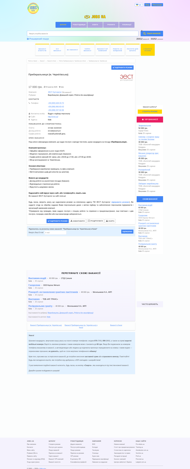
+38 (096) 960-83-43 (56, 107)
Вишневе (142, 150)
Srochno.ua (139, 453)
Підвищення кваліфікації (100, 459)
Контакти (30, 447)
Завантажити (79, 221)
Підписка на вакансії (55, 453)
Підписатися (127, 232)
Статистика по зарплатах (122, 450)
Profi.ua (138, 456)
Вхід (147, 5)
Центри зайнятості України (123, 462)
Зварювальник (144, 125)
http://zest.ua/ (53, 117)
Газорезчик (34, 285)
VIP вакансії (151, 119)
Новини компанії (119, 444)
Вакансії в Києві (116, 325)
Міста (35, 453)
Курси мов (95, 456)
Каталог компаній (120, 459)
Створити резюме (54, 444)
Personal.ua (139, 459)
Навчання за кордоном (99, 462)
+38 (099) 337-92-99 (56, 110)
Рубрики (29, 453)
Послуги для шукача (55, 447)
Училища (95, 453)
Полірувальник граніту (40, 306)
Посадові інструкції (120, 456)
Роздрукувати (97, 221)
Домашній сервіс (66, 313)
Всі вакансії (67, 92)
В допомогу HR (75, 459)
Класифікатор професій (78, 462)
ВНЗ (93, 444)
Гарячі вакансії (53, 456)
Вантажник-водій (37, 278)
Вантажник (34, 299)
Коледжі (95, 447)
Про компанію (31, 444)
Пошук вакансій (54, 450)
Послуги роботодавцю (77, 447)
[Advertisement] (81, 253)
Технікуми (95, 450)
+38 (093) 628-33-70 (56, 103)
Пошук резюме (75, 450)
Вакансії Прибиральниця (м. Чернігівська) (46, 325)
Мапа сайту (31, 450)
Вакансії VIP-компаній (56, 459)
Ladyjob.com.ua (141, 462)
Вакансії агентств (54, 462)
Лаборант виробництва (148, 184)
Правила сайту (32, 456)
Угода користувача (33, 462)
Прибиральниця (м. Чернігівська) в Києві (80, 229)
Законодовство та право (122, 453)
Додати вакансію (76, 444)
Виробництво (53, 313)
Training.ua (139, 447)
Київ (62, 87)
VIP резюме (74, 456)
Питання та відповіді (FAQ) (36, 459)
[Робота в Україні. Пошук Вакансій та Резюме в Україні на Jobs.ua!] (33, 8)
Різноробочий (144, 170)
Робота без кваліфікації (83, 313)
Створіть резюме (149, 111)
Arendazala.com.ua (142, 450)
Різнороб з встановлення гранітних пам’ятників (53, 292)
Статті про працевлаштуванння (124, 447)
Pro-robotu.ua (140, 444)
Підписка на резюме (77, 453)
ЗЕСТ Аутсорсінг (55, 92)
